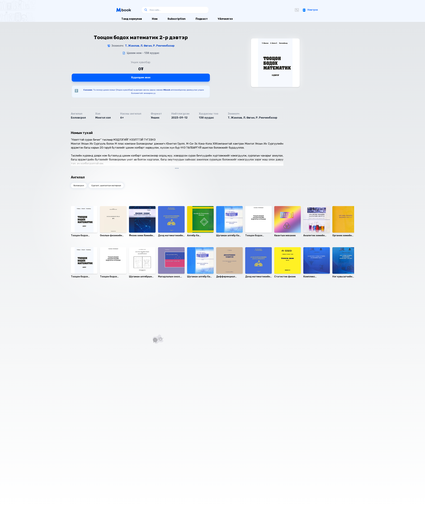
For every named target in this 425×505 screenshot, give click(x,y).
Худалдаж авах (140, 77)
